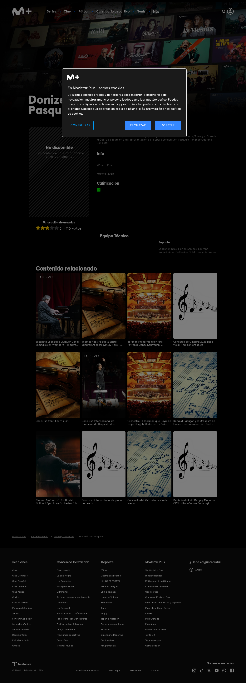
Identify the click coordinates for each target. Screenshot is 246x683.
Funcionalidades (153, 575)
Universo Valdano (110, 597)
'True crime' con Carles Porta (72, 618)
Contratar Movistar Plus (157, 597)
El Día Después (108, 592)
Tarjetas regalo (153, 640)
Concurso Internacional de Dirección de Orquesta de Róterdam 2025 (98, 422)
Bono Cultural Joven (155, 629)
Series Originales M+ (22, 618)
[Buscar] (223, 11)
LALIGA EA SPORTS (110, 581)
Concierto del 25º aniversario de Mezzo (147, 502)
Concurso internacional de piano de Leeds (102, 502)
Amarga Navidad (65, 586)
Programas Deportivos (68, 635)
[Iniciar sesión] (230, 11)
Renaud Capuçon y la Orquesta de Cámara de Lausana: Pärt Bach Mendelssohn (194, 422)
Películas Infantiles (22, 608)
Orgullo (16, 645)
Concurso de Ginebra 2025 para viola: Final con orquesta (193, 343)
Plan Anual (150, 624)
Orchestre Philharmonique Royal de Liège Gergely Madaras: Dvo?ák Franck (149, 422)
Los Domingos (64, 581)
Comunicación (152, 645)
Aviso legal (114, 670)
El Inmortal (62, 592)
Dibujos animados (66, 629)
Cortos (15, 597)
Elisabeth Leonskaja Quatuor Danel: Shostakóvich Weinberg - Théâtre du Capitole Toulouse (57, 343)
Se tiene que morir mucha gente (73, 597)
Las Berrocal (63, 608)
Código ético (151, 592)
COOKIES (155, 670)
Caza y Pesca (63, 640)
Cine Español (19, 581)
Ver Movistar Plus (154, 570)
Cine (67, 11)
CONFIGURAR (81, 125)
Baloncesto (106, 602)
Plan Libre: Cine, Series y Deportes (163, 602)
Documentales (19, 635)
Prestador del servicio (87, 670)
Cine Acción (18, 592)
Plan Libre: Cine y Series (157, 608)
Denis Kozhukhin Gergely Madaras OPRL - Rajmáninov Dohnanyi (194, 502)
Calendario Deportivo (112, 635)
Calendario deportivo (113, 11)
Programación (108, 645)
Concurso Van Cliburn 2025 (52, 420)
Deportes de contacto (112, 624)
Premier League (109, 586)
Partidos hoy (107, 640)
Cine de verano (20, 602)
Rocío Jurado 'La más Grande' (72, 613)
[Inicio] (22, 11)
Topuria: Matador (110, 618)
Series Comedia (20, 629)
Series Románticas (21, 624)
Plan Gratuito (152, 618)
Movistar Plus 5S (65, 645)
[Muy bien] (56, 228)
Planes (148, 613)
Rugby (104, 613)
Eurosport (106, 629)
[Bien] (52, 228)
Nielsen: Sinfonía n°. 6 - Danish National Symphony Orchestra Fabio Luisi (57, 502)
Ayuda (198, 569)
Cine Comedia (19, 586)
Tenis (141, 11)
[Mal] (43, 228)
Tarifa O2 (150, 635)
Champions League (111, 575)
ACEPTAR (168, 125)
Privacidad (135, 670)
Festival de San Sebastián (70, 624)
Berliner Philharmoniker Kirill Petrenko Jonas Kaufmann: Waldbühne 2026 (145, 343)
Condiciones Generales (157, 586)
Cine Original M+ (21, 575)
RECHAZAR (138, 125)
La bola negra (64, 575)
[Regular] (47, 228)
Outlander (62, 602)
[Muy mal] (38, 228)
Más (156, 11)
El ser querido (64, 570)
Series (51, 11)
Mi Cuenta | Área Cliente (158, 581)
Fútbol (83, 11)
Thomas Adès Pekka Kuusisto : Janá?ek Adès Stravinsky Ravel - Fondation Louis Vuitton (101, 343)
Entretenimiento (20, 640)
